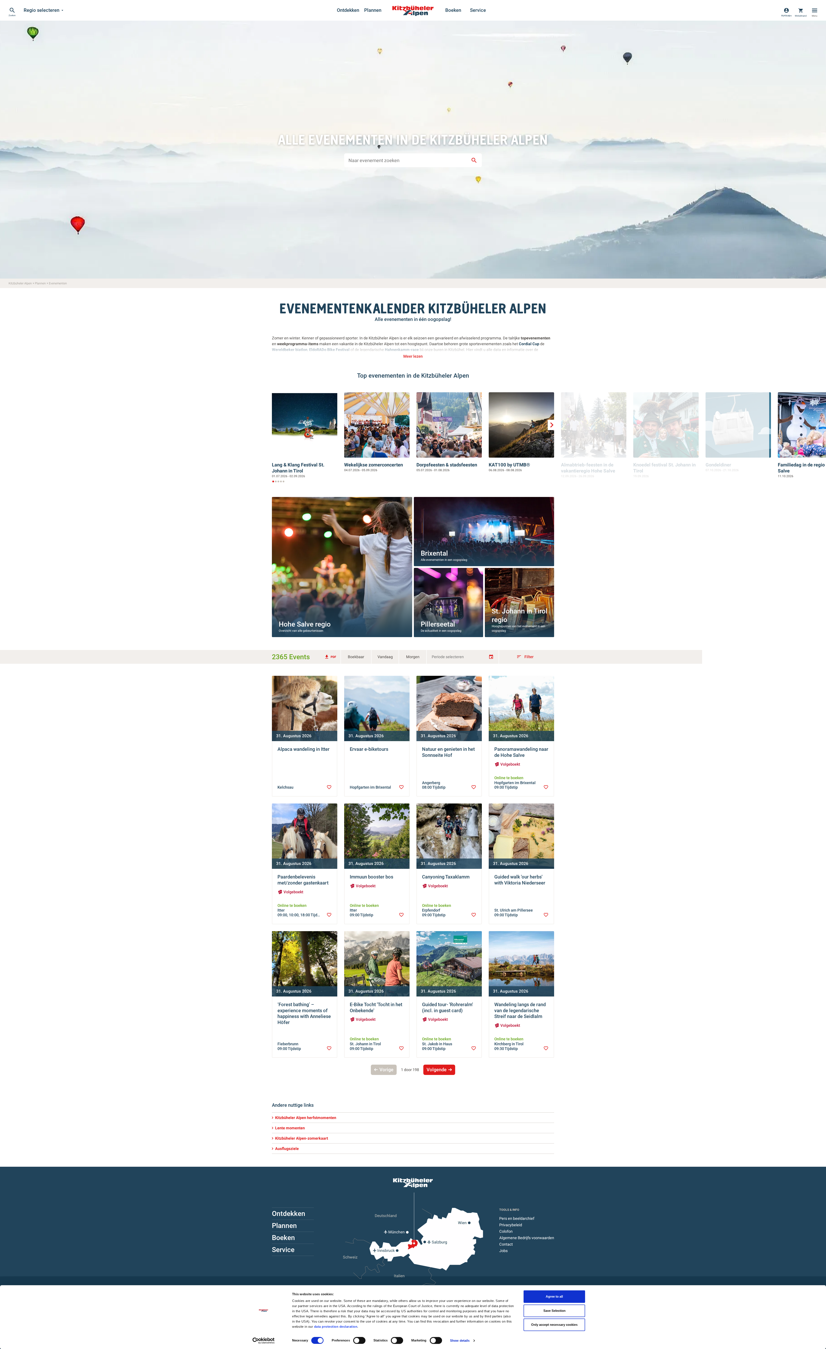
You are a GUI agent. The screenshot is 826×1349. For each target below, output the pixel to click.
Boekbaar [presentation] (356, 657)
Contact (506, 1244)
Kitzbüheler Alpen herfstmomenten (305, 1117)
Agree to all (554, 1296)
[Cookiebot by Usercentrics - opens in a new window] (263, 1340)
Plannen (372, 10)
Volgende (437, 1069)
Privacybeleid (510, 1225)
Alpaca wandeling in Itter (303, 749)
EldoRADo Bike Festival (329, 349)
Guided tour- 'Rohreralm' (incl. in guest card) (447, 1007)
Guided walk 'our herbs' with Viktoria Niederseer (519, 880)
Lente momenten (290, 1128)
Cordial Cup (529, 344)
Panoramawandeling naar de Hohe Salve (521, 752)
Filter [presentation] (524, 656)
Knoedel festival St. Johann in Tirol (664, 468)
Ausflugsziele (287, 1148)
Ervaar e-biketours (369, 749)
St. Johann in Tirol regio (519, 615)
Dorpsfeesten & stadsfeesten (446, 465)
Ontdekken (348, 10)
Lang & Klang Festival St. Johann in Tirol (298, 468)
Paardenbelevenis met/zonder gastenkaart (302, 880)
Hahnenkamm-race (402, 349)
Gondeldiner (718, 465)
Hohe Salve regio (305, 624)
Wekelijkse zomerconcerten (373, 465)
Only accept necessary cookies (554, 1324)
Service (478, 10)
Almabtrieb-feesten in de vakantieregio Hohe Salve (588, 468)
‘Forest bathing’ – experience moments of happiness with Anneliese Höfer (304, 1013)
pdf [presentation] (330, 656)
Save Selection (554, 1310)
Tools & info (509, 1209)
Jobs (503, 1250)
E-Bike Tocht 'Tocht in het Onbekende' (376, 1007)
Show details (460, 1340)
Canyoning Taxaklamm (446, 877)
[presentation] (329, 787)
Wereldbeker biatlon (289, 349)
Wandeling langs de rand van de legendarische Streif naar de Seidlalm (520, 1010)
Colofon (506, 1231)
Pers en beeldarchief (516, 1218)
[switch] (359, 1340)
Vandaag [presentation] (385, 657)
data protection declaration (336, 1326)
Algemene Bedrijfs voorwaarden (526, 1238)
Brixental (434, 553)
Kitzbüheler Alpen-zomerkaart (301, 1138)
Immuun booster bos (371, 877)
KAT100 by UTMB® (509, 465)
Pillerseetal (438, 624)
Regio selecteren (44, 10)
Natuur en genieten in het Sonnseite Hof (448, 752)
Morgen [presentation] (412, 657)
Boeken (453, 10)
